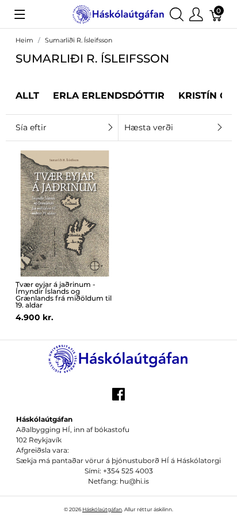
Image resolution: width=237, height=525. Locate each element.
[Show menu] (19, 14)
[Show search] (177, 14)
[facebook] (118, 398)
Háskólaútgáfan (102, 509)
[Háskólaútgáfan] (118, 13)
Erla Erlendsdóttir (109, 95)
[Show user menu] (196, 14)
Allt (27, 95)
